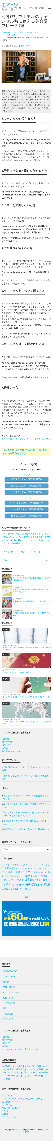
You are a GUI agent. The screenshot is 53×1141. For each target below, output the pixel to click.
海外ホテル (7, 748)
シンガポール (39, 868)
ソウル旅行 (17, 1066)
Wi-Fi (3, 865)
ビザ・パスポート (11, 992)
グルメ (14, 868)
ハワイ (6, 876)
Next (46, 560)
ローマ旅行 (38, 1075)
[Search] (48, 849)
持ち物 (10, 884)
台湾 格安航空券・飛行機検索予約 (26, 486)
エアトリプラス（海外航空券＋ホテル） (20, 1049)
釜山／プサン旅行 (33, 1066)
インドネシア (32, 865)
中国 (36, 880)
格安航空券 (7, 742)
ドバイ (38, 872)
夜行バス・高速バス (11, 1108)
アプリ (8, 865)
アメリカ (16, 865)
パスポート (26, 875)
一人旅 (20, 879)
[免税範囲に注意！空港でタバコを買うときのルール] (2, 822)
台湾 (45, 880)
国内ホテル (7, 1105)
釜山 (12, 889)
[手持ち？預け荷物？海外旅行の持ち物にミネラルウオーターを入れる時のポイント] (2, 814)
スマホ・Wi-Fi (9, 976)
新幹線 (5, 1114)
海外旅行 (6, 739)
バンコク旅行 (14, 1072)
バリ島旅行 (44, 1072)
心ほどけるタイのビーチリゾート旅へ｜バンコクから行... (25, 768)
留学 (42, 885)
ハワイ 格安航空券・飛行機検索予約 (26, 503)
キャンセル (9, 552)
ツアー (27, 871)
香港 (29, 889)
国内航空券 (7, 1095)
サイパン (21, 868)
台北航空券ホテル (30, 534)
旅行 (21, 884)
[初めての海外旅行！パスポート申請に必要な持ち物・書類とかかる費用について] (2, 797)
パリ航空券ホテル (18, 540)
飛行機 (23, 889)
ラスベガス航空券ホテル (13, 543)
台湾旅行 (6, 1066)
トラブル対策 (9, 1003)
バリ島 (11, 876)
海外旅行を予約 (10, 971)
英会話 (37, 552)
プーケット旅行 (30, 1072)
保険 (5, 1008)
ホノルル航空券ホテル (26, 537)
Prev (6, 560)
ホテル (24, 552)
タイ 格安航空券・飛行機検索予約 (26, 492)
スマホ (4, 872)
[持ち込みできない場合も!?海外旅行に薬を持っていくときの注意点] (2, 831)
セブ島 (9, 872)
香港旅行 (20, 1069)
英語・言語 (25, 46)
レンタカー (7, 1111)
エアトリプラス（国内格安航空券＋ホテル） (22, 1099)
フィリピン (43, 876)
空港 (47, 884)
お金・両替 (8, 998)
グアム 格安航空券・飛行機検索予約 (26, 509)
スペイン (47, 868)
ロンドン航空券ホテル (38, 540)
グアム (7, 868)
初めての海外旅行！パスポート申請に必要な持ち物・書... (25, 797)
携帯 (16, 885)
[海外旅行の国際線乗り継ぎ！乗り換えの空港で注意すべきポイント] (2, 806)
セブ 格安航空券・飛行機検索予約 (26, 516)
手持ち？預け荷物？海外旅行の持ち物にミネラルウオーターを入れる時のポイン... (27, 814)
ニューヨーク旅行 (12, 1075)
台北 (40, 880)
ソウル (15, 872)
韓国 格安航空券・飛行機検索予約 (26, 479)
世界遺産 (29, 879)
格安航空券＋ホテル (11, 751)
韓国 (17, 889)
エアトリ (17, 1130)
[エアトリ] (10, 4)
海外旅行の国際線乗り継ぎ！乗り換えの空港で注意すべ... (27, 805)
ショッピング (29, 868)
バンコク (16, 876)
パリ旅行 (27, 1075)
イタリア (24, 865)
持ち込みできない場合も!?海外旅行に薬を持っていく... (26, 831)
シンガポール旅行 (35, 1069)
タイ (20, 871)
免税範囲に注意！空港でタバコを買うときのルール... (25, 822)
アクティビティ (9, 1117)
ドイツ (33, 872)
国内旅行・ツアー (10, 1102)
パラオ (35, 876)
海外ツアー (7, 745)
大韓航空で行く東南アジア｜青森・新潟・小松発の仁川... (25, 777)
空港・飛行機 (9, 987)
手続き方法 (8, 1014)
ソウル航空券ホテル (11, 534)
